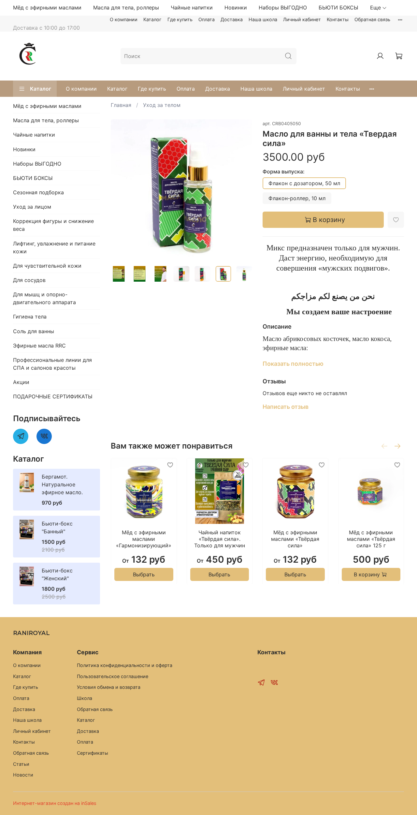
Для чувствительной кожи (47, 265)
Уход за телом (161, 105)
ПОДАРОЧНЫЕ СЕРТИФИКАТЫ (53, 396)
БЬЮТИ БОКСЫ (338, 7)
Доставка (232, 19)
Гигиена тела (30, 316)
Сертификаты (92, 753)
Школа (84, 698)
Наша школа (263, 19)
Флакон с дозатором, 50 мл (304, 183)
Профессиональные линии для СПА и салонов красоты (52, 364)
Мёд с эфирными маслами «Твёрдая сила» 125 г (371, 538)
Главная (121, 105)
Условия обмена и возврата (108, 687)
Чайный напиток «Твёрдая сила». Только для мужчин (219, 538)
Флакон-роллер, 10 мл (296, 198)
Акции (21, 382)
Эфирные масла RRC (39, 345)
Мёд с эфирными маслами (47, 7)
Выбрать (144, 574)
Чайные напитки (192, 7)
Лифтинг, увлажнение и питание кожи (54, 247)
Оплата (206, 19)
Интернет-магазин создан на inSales (54, 803)
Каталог (152, 19)
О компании (123, 19)
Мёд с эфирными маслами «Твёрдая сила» (295, 538)
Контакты (338, 19)
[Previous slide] (121, 190)
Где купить (180, 19)
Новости (23, 775)
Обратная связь (372, 19)
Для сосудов (29, 280)
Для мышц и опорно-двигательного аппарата (44, 298)
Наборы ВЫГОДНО (283, 7)
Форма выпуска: (284, 172)
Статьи (21, 764)
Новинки (235, 7)
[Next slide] (242, 190)
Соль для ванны (33, 331)
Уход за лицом (32, 206)
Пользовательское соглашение (112, 676)
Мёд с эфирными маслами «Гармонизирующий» (143, 538)
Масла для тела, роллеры (126, 7)
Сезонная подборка (38, 192)
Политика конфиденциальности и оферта (124, 665)
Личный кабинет (302, 19)
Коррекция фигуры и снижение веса (53, 225)
